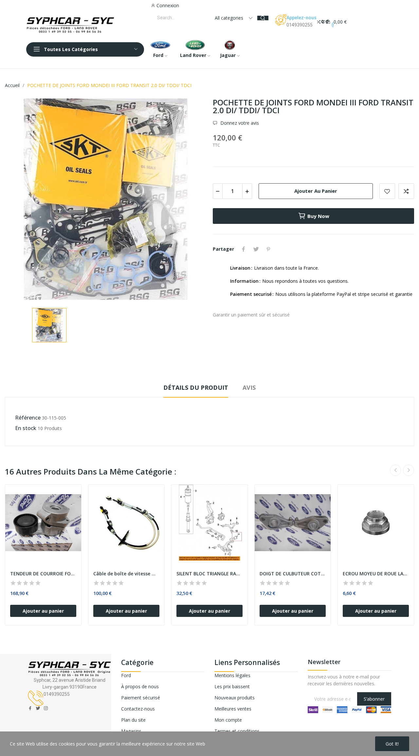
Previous (395, 470)
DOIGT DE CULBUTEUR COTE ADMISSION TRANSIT (293, 573)
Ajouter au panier (315, 191)
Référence (28, 417)
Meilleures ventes (232, 709)
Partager (243, 249)
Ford (126, 675)
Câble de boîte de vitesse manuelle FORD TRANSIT (126, 573)
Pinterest (268, 249)
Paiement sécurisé (140, 697)
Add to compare (406, 191)
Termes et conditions (237, 731)
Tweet (256, 249)
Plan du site (133, 720)
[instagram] (46, 708)
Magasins (131, 731)
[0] (319, 21)
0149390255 (299, 24)
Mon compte (228, 720)
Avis (249, 387)
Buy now (318, 216)
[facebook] (30, 708)
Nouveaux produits (234, 697)
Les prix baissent (232, 686)
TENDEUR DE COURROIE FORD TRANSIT (43, 573)
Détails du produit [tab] (195, 387)
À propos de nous (140, 686)
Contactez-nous (138, 709)
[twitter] (38, 708)
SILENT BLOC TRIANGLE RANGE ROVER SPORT (209, 573)
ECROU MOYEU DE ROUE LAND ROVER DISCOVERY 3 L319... (376, 573)
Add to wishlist (387, 191)
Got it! (392, 744)
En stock (25, 428)
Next (408, 470)
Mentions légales (232, 675)
